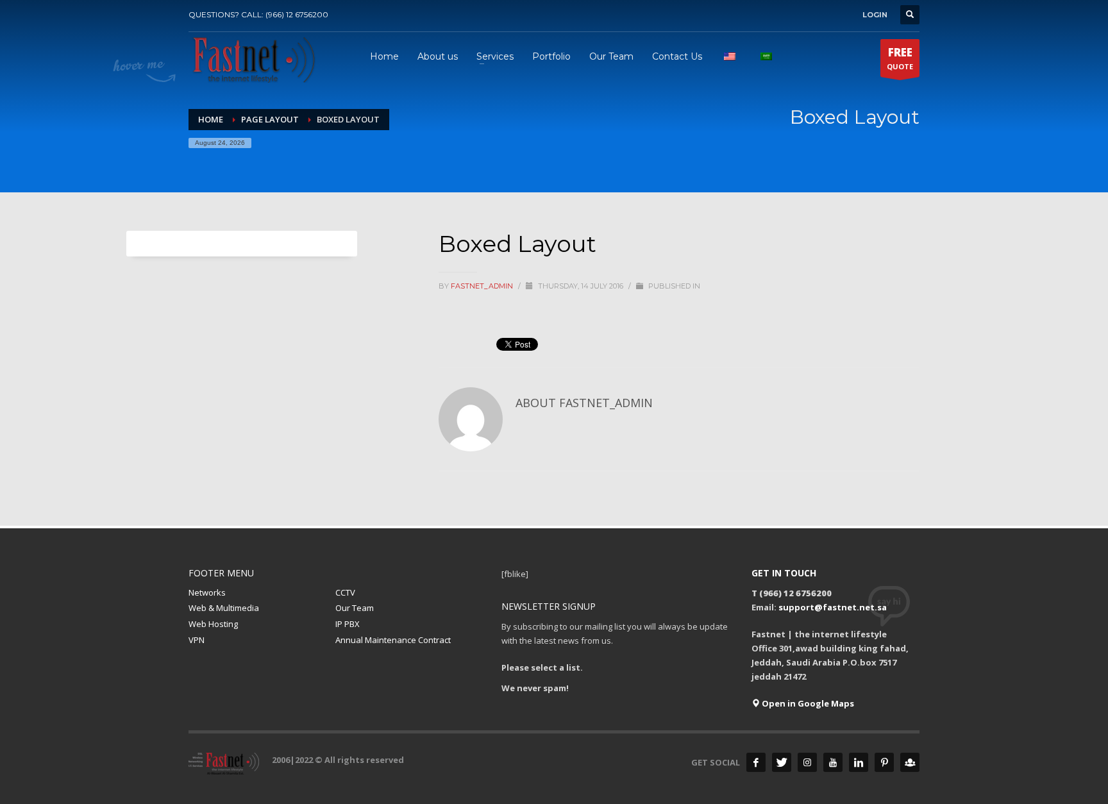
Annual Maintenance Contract (393, 640)
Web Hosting (213, 624)
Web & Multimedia (224, 608)
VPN (197, 640)
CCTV (345, 592)
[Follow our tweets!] (781, 762)
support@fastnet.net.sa (832, 607)
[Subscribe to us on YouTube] (833, 762)
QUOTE (900, 58)
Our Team (354, 608)
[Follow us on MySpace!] (909, 762)
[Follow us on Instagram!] (807, 762)
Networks (207, 592)
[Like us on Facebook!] (756, 762)
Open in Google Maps (807, 703)
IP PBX (347, 624)
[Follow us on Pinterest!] (884, 762)
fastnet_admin (483, 285)
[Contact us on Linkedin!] (858, 762)
